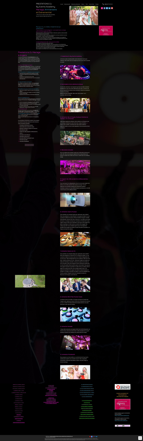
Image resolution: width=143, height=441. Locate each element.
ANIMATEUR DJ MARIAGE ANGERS (19, 384)
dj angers (30, 102)
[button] (43, 286)
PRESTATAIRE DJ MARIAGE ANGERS (87, 414)
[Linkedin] (95, 436)
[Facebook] (104, 8)
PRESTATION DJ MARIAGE (51, 400)
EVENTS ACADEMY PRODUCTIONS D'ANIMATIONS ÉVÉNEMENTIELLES (61, 436)
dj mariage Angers (35, 68)
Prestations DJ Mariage (25, 66)
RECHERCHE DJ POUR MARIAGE (51, 387)
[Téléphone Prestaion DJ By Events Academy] (103, 4)
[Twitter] (107, 8)
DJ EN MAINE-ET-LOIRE (51, 401)
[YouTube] (112, 8)
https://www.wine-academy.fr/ (121, 420)
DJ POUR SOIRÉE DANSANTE (51, 403)
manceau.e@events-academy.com (25, 113)
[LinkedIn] (109, 8)
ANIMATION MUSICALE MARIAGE (19, 422)
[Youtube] (90, 436)
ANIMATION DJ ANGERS (51, 398)
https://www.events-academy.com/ (122, 415)
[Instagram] (102, 8)
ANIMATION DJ (51, 397)
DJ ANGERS (51, 390)
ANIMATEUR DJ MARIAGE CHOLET (19, 386)
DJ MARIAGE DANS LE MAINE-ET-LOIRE (51, 402)
